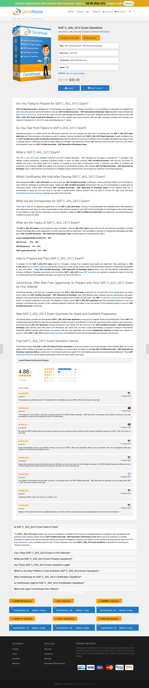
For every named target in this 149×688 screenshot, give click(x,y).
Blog (87, 11)
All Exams (80, 11)
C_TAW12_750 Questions (65, 619)
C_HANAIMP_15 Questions (109, 601)
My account (120, 11)
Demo (70, 88)
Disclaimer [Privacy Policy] (54, 663)
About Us (96, 11)
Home (71, 11)
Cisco (14, 653)
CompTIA (16, 658)
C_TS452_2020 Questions (108, 619)
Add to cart (97, 88)
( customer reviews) (75, 73)
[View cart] (129, 11)
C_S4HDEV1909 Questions (22, 601)
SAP (19, 19)
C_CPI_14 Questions (63, 601)
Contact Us (108, 11)
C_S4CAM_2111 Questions (22, 619)
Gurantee (47, 658)
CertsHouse (90, 684)
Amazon (15, 649)
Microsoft (15, 663)
